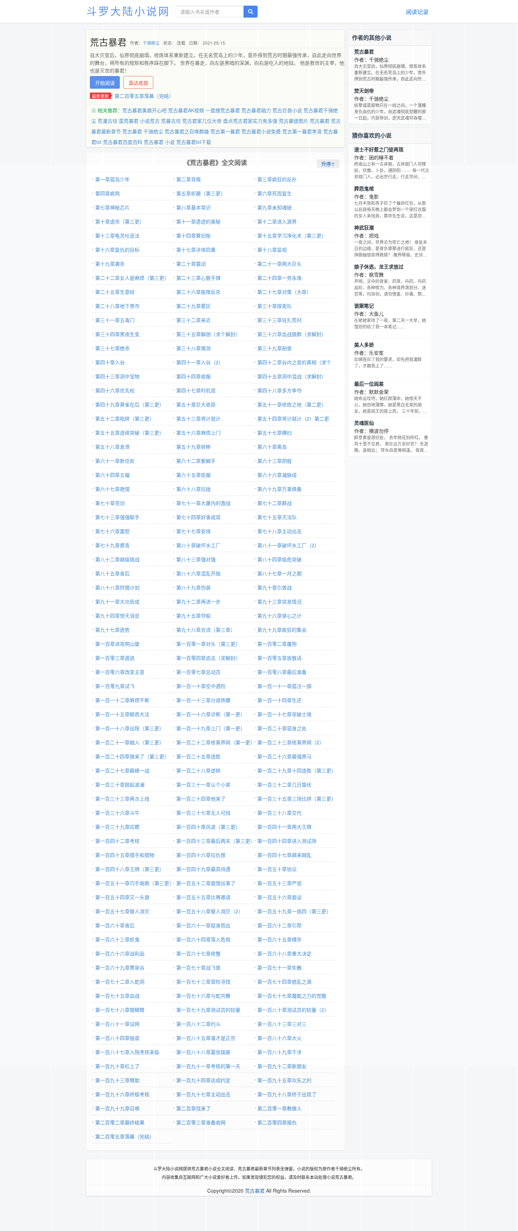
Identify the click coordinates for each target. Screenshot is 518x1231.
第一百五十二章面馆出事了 (205, 882)
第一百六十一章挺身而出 (203, 925)
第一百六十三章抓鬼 (117, 939)
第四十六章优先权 (115, 390)
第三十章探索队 (274, 305)
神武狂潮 (364, 227)
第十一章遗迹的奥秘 (198, 221)
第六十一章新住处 (115, 460)
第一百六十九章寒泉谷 (119, 967)
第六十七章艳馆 (112, 488)
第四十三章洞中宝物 (117, 376)
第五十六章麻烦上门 (198, 432)
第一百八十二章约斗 (198, 1023)
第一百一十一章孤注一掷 (284, 685)
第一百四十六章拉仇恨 (201, 854)
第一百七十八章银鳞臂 (119, 1009)
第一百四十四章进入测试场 (286, 840)
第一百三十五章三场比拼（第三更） (296, 798)
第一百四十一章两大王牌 (284, 826)
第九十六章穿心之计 (279, 615)
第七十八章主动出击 (279, 531)
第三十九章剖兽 (274, 348)
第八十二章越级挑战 (117, 559)
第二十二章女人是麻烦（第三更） (132, 277)
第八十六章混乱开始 (198, 573)
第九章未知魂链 (274, 207)
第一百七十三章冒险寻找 (203, 981)
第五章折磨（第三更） (201, 193)
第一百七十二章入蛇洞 (119, 981)
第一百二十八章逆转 (198, 770)
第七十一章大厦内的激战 (203, 502)
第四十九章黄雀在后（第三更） (129, 404)
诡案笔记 (364, 305)
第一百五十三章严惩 (279, 882)
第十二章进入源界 (277, 221)
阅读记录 (417, 12)
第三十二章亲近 (193, 319)
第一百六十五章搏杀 (279, 939)
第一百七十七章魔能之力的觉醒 (291, 995)
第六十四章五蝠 (112, 474)
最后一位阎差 (369, 383)
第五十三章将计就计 (198, 418)
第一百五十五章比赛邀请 (203, 897)
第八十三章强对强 (196, 559)
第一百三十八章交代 (279, 812)
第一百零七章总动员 (198, 671)
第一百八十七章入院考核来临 (127, 1051)
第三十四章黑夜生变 (117, 333)
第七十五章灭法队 (277, 516)
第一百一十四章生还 (279, 699)
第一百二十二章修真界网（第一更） (215, 742)
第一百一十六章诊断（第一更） (210, 714)
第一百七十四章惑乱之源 (284, 981)
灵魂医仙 (364, 422)
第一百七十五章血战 (117, 995)
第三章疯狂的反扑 (277, 179)
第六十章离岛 (272, 446)
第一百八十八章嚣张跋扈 (203, 1051)
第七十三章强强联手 (117, 516)
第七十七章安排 (193, 531)
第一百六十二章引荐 (279, 925)
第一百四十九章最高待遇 (203, 868)
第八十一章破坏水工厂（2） (288, 545)
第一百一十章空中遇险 (201, 685)
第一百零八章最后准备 (282, 671)
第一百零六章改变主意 (119, 671)
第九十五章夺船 (193, 615)
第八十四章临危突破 (279, 559)
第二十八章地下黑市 (117, 305)
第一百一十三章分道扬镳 (203, 699)
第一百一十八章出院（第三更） (129, 728)
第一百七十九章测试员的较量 (208, 1009)
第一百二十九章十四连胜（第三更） (296, 770)
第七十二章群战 (274, 502)
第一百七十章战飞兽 (198, 967)
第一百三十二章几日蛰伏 (284, 784)
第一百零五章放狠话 (279, 657)
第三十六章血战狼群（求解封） (291, 333)
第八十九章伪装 (193, 587)
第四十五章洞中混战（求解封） (291, 376)
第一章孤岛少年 (112, 179)
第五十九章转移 (193, 446)
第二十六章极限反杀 (198, 291)
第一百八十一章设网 (117, 1023)
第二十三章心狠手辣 (198, 277)
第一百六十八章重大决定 (284, 953)
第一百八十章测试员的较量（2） (293, 1009)
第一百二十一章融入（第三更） (129, 742)
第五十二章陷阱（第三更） (124, 418)
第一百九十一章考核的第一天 (208, 1065)
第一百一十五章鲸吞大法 (122, 714)
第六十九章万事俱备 (279, 488)
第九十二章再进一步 (198, 601)
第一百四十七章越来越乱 (284, 854)
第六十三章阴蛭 (274, 460)
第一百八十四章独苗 (117, 1037)
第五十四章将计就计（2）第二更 (293, 418)
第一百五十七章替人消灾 (122, 911)
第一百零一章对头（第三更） (208, 643)
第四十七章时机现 (196, 390)
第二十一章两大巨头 (279, 263)
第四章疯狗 (107, 193)
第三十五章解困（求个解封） (208, 333)
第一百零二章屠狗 (277, 643)
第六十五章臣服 (193, 474)
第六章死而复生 (274, 193)
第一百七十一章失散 (279, 967)
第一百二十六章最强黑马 (284, 756)
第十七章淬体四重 (196, 249)
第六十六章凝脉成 (277, 474)
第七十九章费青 (112, 545)
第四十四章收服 (193, 376)
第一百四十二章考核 (117, 840)
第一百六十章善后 (115, 925)
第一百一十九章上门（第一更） (210, 728)
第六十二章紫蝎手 (196, 460)
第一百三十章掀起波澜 (119, 784)
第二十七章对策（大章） (284, 291)
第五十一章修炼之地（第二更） (291, 404)
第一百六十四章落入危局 (203, 939)
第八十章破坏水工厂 (198, 545)
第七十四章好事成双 (198, 516)
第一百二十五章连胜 (198, 756)
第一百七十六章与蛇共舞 (203, 995)
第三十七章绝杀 (112, 348)
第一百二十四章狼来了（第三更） (132, 756)
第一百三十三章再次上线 (122, 798)
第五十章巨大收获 (196, 404)
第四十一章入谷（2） (199, 362)
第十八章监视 (272, 249)
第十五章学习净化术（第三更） (291, 235)
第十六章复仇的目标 (117, 249)
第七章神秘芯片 (112, 207)
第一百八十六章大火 (279, 1037)
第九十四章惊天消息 (117, 615)
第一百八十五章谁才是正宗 (205, 1037)
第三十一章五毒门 (115, 319)
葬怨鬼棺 (364, 188)
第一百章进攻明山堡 (117, 643)
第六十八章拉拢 (193, 488)
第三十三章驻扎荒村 (279, 319)
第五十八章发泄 (112, 446)
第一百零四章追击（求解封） (208, 657)
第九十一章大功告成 (117, 601)
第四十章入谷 (110, 362)
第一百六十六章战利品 (119, 953)
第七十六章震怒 (112, 531)
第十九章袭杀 (110, 263)
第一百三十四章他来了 (201, 798)
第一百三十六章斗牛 (117, 812)
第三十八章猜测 (193, 348)
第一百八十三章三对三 (282, 1023)
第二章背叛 (188, 179)
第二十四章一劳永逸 (279, 277)
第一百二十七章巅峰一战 (122, 770)
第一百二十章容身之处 (282, 728)
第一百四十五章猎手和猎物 (124, 854)
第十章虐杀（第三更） (119, 221)
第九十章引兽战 (274, 587)
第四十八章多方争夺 (279, 390)
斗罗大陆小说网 (128, 10)
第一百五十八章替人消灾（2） (209, 911)
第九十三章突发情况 (279, 601)
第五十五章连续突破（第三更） (129, 432)
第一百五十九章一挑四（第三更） (294, 911)
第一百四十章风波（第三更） (208, 826)
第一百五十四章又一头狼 (122, 897)
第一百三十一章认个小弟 (203, 784)
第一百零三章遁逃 (115, 657)
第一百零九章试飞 (115, 685)
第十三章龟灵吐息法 (117, 235)
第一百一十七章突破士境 (284, 714)
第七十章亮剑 (110, 502)
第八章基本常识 (193, 207)
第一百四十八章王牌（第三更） (129, 868)
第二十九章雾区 (193, 305)
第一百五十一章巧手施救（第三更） (134, 882)
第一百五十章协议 (277, 868)
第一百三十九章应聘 (117, 826)
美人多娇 (364, 344)
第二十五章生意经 (115, 291)
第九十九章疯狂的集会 (282, 629)
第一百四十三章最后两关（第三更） (215, 840)
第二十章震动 (191, 263)
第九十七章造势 (112, 629)
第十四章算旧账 (193, 235)
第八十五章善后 (112, 573)
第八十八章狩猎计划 (117, 587)
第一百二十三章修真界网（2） (290, 742)
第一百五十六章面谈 (279, 897)
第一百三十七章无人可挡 (203, 812)
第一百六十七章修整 (198, 953)
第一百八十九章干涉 (279, 1051)
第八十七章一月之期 (279, 573)
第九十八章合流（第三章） (205, 629)
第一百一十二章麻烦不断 (122, 699)
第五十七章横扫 (274, 432)
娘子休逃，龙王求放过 (378, 266)
